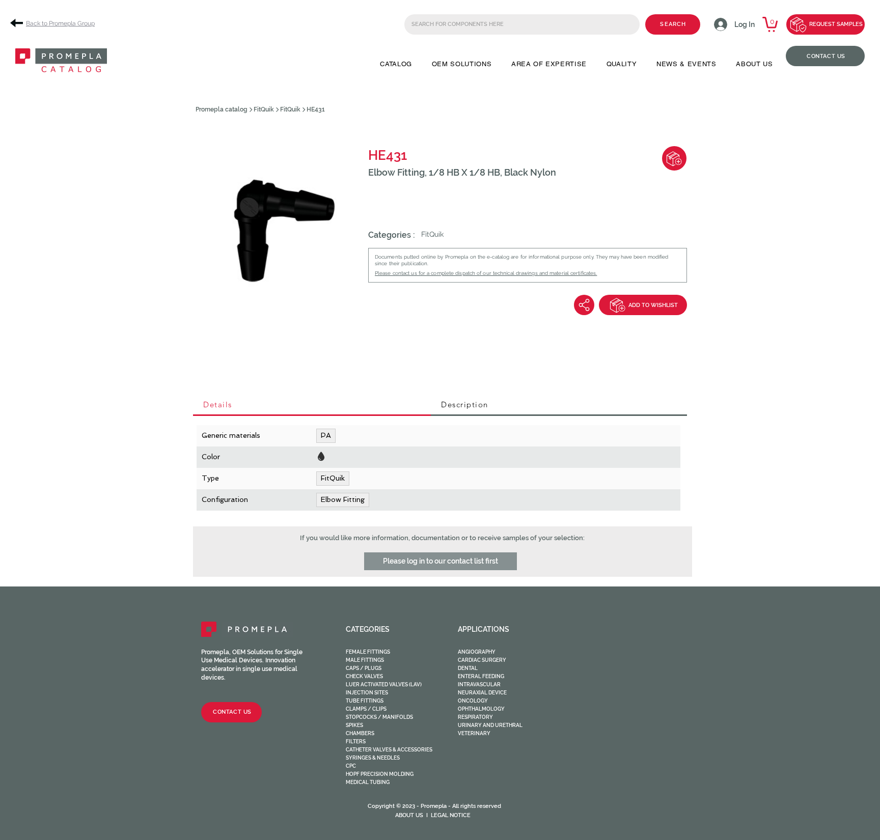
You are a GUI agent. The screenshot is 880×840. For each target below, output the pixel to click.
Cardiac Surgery (482, 660)
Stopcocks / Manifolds (379, 717)
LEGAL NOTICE (451, 815)
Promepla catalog (222, 109)
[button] (396, 64)
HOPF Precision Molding (380, 774)
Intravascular (479, 684)
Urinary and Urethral (490, 725)
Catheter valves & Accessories (389, 749)
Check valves (364, 676)
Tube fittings (364, 701)
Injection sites (367, 692)
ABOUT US (409, 815)
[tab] (312, 405)
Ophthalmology (481, 709)
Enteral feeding (481, 676)
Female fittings (368, 652)
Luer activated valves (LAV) (384, 684)
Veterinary (474, 733)
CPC (351, 766)
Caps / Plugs (363, 668)
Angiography (477, 652)
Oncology (473, 701)
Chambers (360, 733)
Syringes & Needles (373, 758)
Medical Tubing (368, 782)
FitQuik (264, 109)
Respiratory (475, 717)
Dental (468, 668)
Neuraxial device (482, 692)
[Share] (584, 305)
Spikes (354, 725)
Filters (356, 741)
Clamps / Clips (366, 709)
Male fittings (365, 660)
